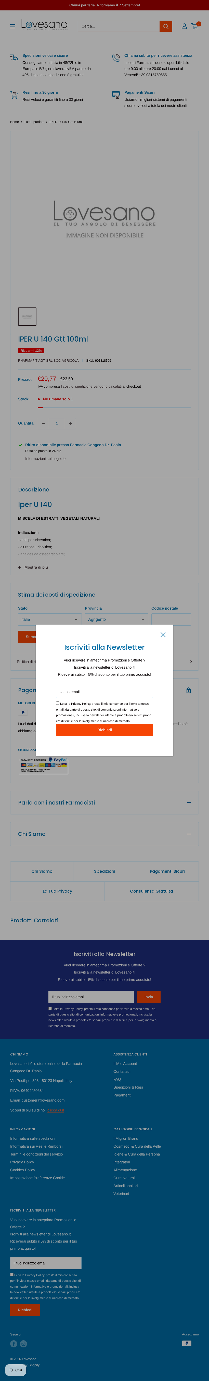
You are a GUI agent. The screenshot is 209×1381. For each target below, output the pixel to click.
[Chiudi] (163, 634)
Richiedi (104, 730)
